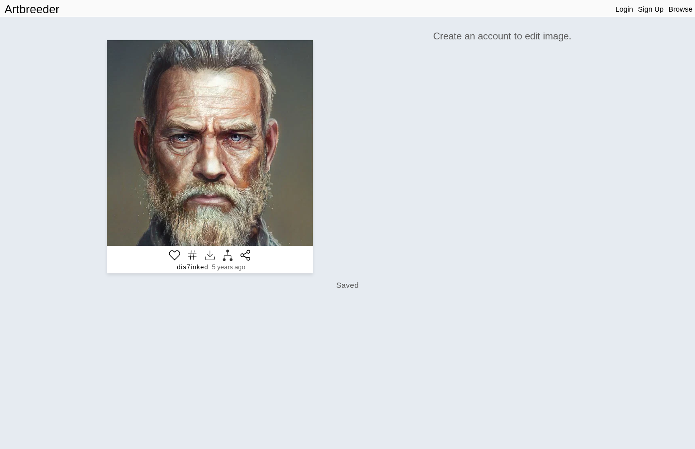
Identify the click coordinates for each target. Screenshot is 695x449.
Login (624, 9)
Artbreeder (32, 9)
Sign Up (651, 9)
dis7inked (192, 267)
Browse (680, 9)
